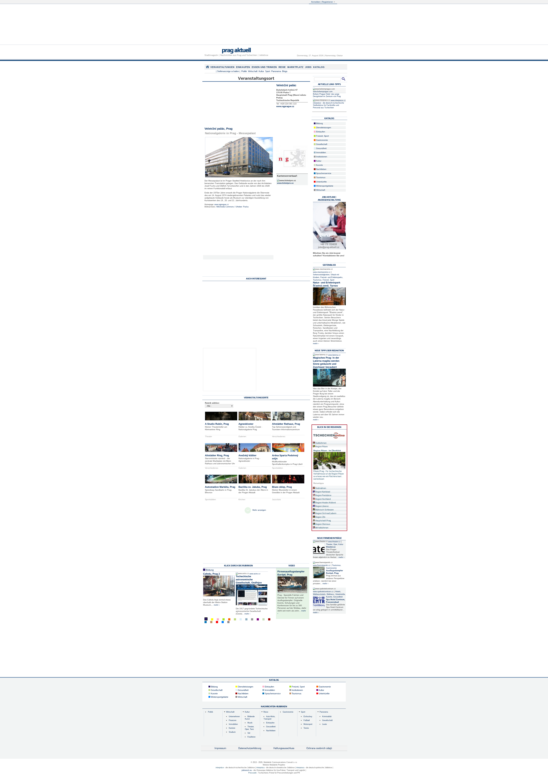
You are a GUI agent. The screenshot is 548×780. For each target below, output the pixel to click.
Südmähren (320, 488)
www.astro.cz (254, 574)
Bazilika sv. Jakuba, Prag (252, 487)
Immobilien (321, 152)
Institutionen (321, 156)
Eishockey (308, 716)
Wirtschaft (252, 71)
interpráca (260, 767)
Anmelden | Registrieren (322, 2)
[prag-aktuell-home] (207, 67)
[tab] (329, 442)
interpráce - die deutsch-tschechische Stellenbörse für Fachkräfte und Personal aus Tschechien (328, 105)
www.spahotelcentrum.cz (323, 592)
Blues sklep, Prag (282, 487)
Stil (248, 733)
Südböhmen (321, 443)
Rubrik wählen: (212, 403)
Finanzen (232, 720)
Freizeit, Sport (322, 136)
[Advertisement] (274, 25)
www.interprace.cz (338, 100)
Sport (267, 71)
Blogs (284, 71)
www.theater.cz (334, 542)
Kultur (261, 71)
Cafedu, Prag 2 (211, 573)
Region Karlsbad (322, 492)
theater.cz (331, 547)
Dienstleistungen (323, 127)
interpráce (220, 767)
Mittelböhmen (321, 528)
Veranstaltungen (222, 67)
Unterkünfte (321, 182)
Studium (232, 732)
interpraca (300, 767)
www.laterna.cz (334, 355)
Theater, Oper (331, 544)
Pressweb (252, 773)
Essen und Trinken (264, 67)
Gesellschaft (321, 144)
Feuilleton (251, 737)
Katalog (319, 67)
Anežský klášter (247, 455)
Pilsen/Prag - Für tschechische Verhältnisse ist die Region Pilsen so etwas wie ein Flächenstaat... (328, 473)
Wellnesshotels (319, 594)
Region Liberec (322, 506)
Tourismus (320, 177)
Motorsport (308, 724)
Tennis (306, 728)
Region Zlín (320, 517)
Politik (244, 71)
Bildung (209, 570)
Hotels (338, 592)
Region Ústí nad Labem (325, 513)
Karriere (232, 728)
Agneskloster (245, 424)
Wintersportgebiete (324, 186)
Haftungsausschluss (283, 748)
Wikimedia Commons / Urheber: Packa (232, 207)
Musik (249, 723)
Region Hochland (323, 499)
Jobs (308, 67)
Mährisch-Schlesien (324, 510)
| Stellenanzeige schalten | (228, 71)
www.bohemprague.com (323, 92)
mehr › (217, 605)
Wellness (330, 594)
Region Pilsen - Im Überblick (327, 450)
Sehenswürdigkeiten (321, 275)
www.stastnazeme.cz (322, 272)
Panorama (276, 71)
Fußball (307, 720)
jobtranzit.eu (247, 770)
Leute (324, 724)
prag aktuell (236, 49)
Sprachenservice (323, 173)
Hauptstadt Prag (323, 520)
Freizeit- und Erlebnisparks (331, 277)
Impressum (220, 748)
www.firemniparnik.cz (321, 565)
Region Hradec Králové (325, 502)
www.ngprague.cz (221, 205)
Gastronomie (322, 140)
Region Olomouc (322, 524)
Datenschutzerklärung (249, 748)
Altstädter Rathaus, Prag (286, 424)
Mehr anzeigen (259, 510)
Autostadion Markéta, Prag (220, 487)
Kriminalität (327, 716)
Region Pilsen (321, 446)
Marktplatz (295, 67)
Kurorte (319, 165)
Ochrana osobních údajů (319, 748)
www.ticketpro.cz (285, 183)
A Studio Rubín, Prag (217, 424)
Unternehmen (234, 716)
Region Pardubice (323, 495)
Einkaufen (243, 67)
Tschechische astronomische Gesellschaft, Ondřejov (249, 579)
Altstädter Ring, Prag (217, 455)
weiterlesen (318, 479)
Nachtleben (321, 169)
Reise (282, 67)
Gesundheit (321, 148)
